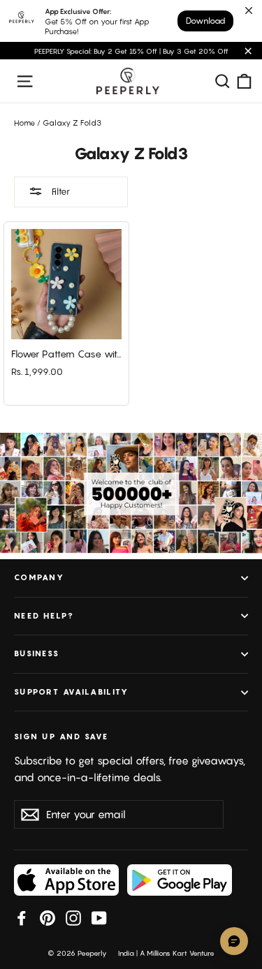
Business (36, 653)
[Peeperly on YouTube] (99, 917)
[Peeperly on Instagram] (73, 917)
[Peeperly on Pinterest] (47, 917)
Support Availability (71, 692)
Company (39, 577)
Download (205, 20)
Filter (60, 191)
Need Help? (44, 616)
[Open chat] (234, 941)
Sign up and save (61, 736)
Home (24, 123)
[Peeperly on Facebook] (21, 917)
